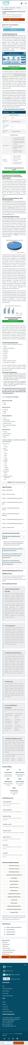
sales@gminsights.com (10, 1026)
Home (2, 7)
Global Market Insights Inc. (8, 1033)
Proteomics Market (10, 932)
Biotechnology (12, 7)
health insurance (11, 207)
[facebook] (13, 1038)
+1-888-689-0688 (10, 1021)
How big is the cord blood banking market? (11, 537)
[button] (25, 487)
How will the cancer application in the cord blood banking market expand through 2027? (12, 555)
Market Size (5, 942)
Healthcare (7, 7)
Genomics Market (10, 929)
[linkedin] (4, 1038)
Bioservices (19, 7)
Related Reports (6, 954)
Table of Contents (6, 948)
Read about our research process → (12, 919)
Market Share (5, 946)
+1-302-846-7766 (8, 1022)
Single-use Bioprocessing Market (13, 927)
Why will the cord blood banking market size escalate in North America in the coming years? (12, 562)
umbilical (16, 234)
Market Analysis (5, 944)
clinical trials (7, 98)
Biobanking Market (10, 934)
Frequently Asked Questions (8, 950)
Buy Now (15, 29)
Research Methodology (7, 952)
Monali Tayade (15, 482)
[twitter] (8, 1038)
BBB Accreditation (20, 772)
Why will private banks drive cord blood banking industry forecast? (13, 549)
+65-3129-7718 (8, 1024)
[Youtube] (17, 1038)
